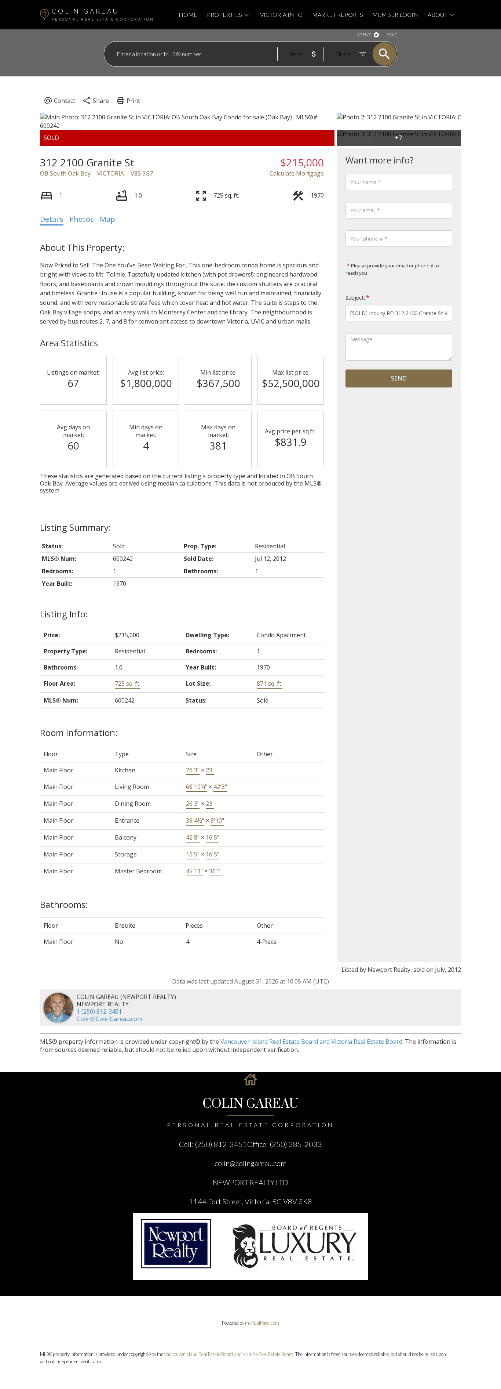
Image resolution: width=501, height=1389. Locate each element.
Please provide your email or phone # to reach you (392, 269)
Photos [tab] (81, 219)
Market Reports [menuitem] (337, 14)
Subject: (355, 297)
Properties (224, 14)
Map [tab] (107, 219)
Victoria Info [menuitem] (281, 14)
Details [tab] (51, 219)
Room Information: (79, 732)
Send (399, 378)
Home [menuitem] (188, 14)
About (437, 14)
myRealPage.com (262, 1323)
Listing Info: (64, 614)
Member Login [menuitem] (395, 14)
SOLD (392, 34)
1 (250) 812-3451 (99, 1011)
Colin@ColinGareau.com (109, 1019)
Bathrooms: (64, 904)
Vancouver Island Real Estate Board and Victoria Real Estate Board (311, 1042)
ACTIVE (364, 34)
